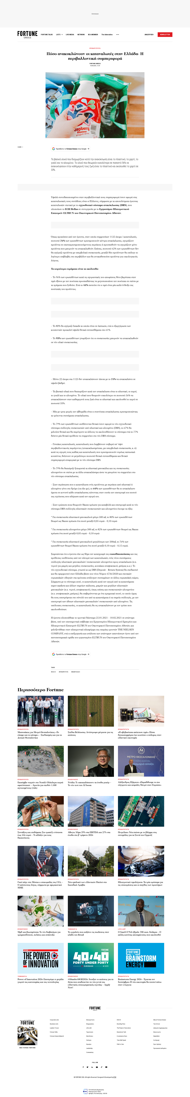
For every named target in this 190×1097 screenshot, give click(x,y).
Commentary (89, 1052)
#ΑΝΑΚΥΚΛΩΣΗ (75, 672)
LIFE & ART (122, 929)
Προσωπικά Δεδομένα (159, 1048)
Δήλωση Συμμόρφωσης (160, 1028)
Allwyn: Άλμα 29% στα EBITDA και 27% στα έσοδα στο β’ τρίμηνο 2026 (89, 834)
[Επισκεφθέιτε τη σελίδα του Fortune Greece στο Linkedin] (92, 1067)
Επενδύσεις (89, 1036)
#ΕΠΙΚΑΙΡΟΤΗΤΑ (63, 672)
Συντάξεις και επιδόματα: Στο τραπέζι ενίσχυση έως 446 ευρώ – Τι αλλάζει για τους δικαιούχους (40, 835)
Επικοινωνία (157, 1032)
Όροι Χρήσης (157, 1044)
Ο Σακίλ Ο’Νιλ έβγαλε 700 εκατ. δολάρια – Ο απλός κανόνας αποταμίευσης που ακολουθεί (139, 933)
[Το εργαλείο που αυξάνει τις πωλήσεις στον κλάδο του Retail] (91, 911)
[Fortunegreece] (27, 38)
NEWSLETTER (165, 35)
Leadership (89, 1048)
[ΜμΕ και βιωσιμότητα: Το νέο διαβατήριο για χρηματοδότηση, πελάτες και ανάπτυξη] (41, 911)
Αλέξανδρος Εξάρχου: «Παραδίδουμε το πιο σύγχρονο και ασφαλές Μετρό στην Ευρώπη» (139, 783)
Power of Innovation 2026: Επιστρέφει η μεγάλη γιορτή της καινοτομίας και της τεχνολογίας (41, 981)
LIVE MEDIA (70, 35)
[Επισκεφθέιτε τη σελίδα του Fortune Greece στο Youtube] (97, 1068)
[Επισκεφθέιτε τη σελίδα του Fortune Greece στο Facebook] (83, 1067)
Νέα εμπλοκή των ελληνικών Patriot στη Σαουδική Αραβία (87, 883)
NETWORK (81, 35)
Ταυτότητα (156, 1024)
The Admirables (107, 35)
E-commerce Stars (122, 1036)
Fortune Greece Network (57, 1036)
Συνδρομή (156, 1040)
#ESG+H (53, 672)
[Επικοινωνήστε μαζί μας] (106, 1067)
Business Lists (54, 1024)
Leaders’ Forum (54, 1028)
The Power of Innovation (124, 1028)
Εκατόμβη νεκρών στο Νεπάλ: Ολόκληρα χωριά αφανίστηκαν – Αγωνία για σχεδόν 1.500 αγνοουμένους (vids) (40, 785)
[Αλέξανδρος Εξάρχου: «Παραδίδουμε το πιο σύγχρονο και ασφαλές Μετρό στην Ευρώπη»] (141, 761)
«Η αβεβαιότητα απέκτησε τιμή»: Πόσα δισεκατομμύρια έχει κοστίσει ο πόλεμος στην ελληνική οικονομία (139, 735)
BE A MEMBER (93, 35)
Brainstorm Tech (121, 1032)
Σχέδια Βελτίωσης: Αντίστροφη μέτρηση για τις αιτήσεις (90, 733)
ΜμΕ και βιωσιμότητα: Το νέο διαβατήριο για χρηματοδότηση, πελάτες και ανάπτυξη (39, 933)
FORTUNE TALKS (47, 35)
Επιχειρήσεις (90, 1024)
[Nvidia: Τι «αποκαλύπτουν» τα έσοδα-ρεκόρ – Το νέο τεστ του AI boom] (91, 761)
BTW (114, 1077)
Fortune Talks (54, 1032)
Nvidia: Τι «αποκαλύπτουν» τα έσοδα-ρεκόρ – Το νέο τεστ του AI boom (89, 784)
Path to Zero (120, 1044)
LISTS (58, 35)
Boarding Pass (121, 1024)
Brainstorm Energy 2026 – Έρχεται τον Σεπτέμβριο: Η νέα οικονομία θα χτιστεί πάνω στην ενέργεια (139, 982)
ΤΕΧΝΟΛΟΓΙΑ (72, 929)
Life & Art (89, 1028)
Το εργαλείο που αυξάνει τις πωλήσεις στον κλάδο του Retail (88, 933)
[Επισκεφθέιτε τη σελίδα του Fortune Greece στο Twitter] (87, 1067)
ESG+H (119, 1020)
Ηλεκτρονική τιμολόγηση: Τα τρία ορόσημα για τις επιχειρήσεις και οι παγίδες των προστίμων (140, 883)
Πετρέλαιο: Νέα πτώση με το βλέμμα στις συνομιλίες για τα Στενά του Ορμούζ (137, 834)
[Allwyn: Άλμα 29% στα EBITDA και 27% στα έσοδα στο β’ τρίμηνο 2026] (91, 811)
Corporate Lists (54, 1020)
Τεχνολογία (89, 1032)
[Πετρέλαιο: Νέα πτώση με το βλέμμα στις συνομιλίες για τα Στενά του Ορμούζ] (141, 811)
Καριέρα (88, 1044)
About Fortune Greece (159, 1020)
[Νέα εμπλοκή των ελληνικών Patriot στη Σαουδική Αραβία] (91, 861)
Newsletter (156, 1036)
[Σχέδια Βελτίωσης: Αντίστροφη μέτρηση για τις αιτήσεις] (91, 711)
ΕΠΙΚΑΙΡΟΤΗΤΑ (95, 48)
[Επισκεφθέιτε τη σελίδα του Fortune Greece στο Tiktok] (101, 1067)
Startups (88, 1040)
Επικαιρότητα (90, 1020)
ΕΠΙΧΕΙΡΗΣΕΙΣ (73, 779)
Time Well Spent (121, 1040)
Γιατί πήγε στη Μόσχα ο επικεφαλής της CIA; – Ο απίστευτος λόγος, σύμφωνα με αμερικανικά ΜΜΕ (40, 885)
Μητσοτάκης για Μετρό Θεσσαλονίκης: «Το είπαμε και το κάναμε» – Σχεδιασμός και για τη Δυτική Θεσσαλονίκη (40, 735)
